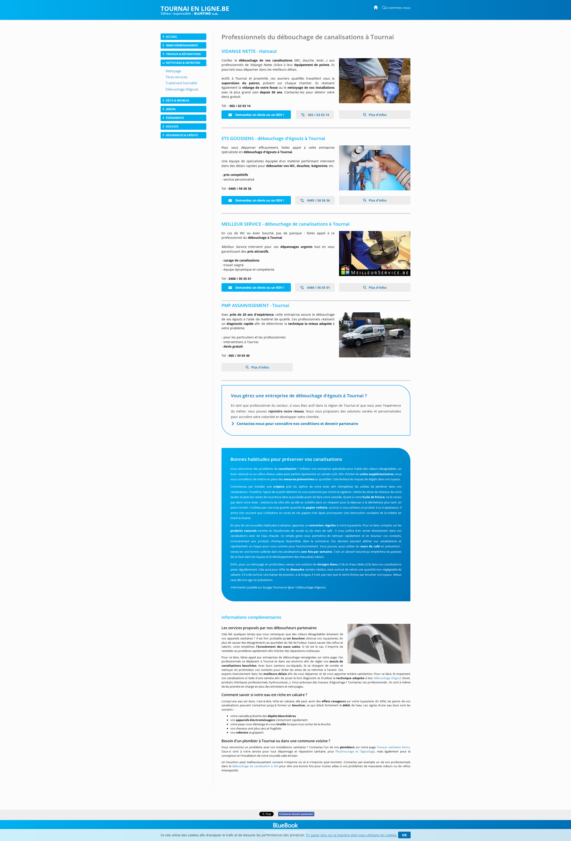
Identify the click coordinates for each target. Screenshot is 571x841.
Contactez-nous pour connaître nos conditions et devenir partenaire (297, 423)
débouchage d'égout (387, 678)
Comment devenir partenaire (296, 814)
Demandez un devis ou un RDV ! (259, 115)
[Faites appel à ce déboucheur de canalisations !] (374, 253)
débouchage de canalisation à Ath (255, 766)
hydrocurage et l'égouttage (356, 751)
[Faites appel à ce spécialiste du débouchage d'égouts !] (374, 167)
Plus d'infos (377, 115)
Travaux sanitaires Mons (393, 747)
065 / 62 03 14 (318, 115)
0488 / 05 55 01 (318, 287)
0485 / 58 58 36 (318, 200)
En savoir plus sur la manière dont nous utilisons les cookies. (351, 835)
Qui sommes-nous (396, 8)
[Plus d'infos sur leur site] (374, 80)
